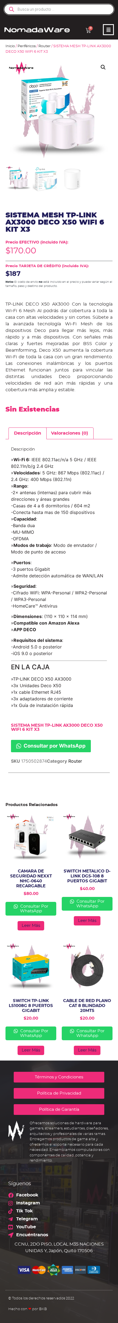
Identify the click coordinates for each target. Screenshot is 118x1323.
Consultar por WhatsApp (54, 746)
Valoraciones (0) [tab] (69, 433)
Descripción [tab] (27, 433)
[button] (103, 67)
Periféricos (27, 46)
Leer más (31, 926)
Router (44, 46)
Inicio (10, 46)
